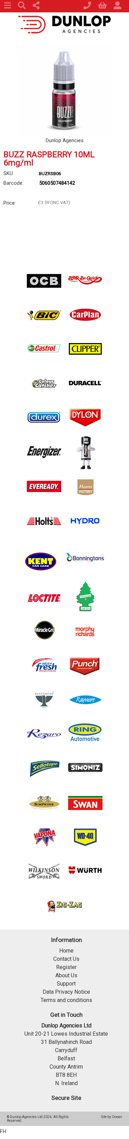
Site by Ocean (111, 1117)
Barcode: (13, 183)
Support (66, 983)
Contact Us (66, 959)
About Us (66, 975)
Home (66, 950)
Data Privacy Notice (66, 992)
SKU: (8, 173)
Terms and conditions (66, 1000)
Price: (9, 203)
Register (66, 967)
